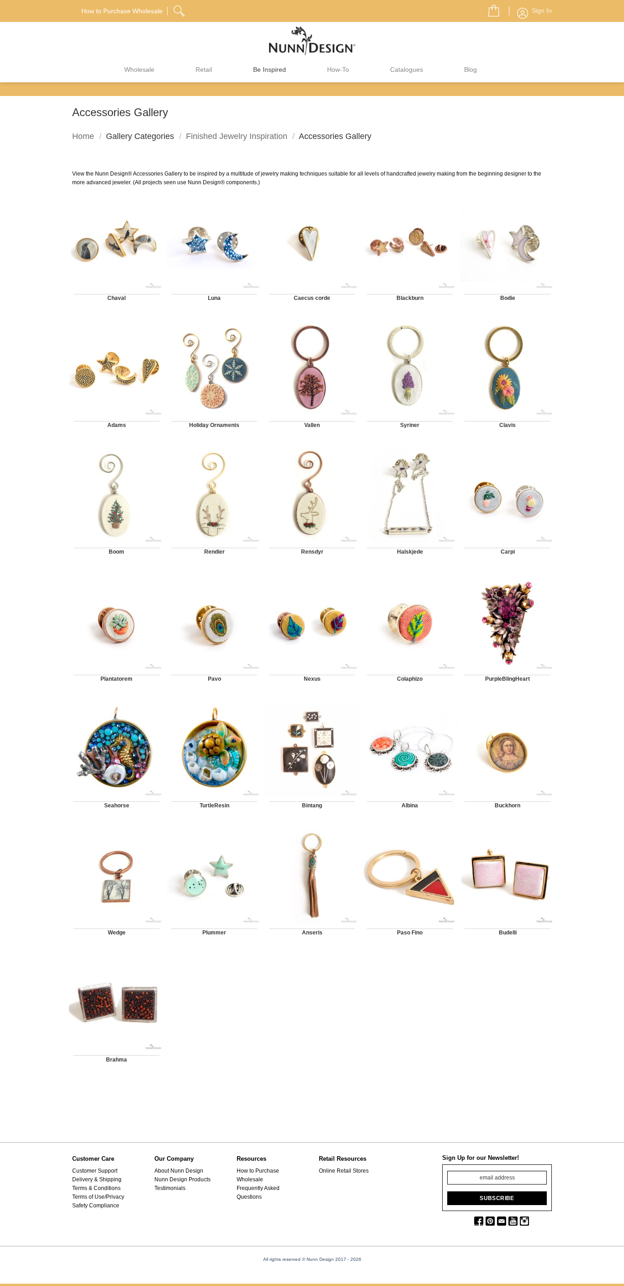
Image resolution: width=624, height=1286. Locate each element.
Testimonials (169, 1188)
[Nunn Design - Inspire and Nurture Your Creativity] (312, 40)
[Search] (180, 10)
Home (83, 136)
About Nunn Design (178, 1171)
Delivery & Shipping (97, 1179)
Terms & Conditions (96, 1188)
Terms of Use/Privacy (98, 1197)
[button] (490, 8)
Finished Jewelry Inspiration (236, 136)
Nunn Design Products (182, 1179)
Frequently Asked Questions (258, 1192)
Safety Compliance (95, 1205)
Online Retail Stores (344, 1171)
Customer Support (94, 1171)
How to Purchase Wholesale (258, 1175)
